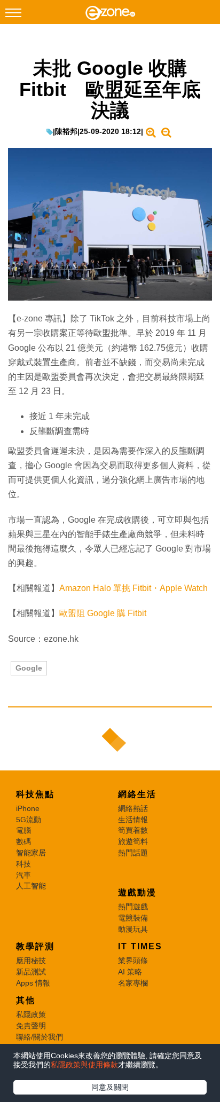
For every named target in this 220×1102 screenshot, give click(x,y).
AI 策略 (130, 971)
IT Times (140, 946)
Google (28, 668)
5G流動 (28, 819)
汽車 (23, 875)
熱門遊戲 (133, 906)
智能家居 (31, 852)
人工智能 (31, 885)
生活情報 (133, 819)
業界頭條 (133, 960)
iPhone (28, 808)
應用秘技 (31, 960)
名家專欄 (133, 983)
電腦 (23, 830)
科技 (23, 864)
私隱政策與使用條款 (84, 1064)
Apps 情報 (33, 983)
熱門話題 (133, 852)
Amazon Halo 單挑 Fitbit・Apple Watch (133, 588)
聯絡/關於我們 (39, 1037)
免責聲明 (31, 1025)
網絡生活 (137, 794)
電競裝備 (133, 918)
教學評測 (35, 946)
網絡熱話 (133, 808)
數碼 (23, 841)
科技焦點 (35, 794)
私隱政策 (31, 1014)
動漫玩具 (133, 929)
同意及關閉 (110, 1087)
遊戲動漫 (137, 892)
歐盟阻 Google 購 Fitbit (102, 613)
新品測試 (31, 971)
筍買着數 (133, 830)
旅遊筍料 (133, 841)
